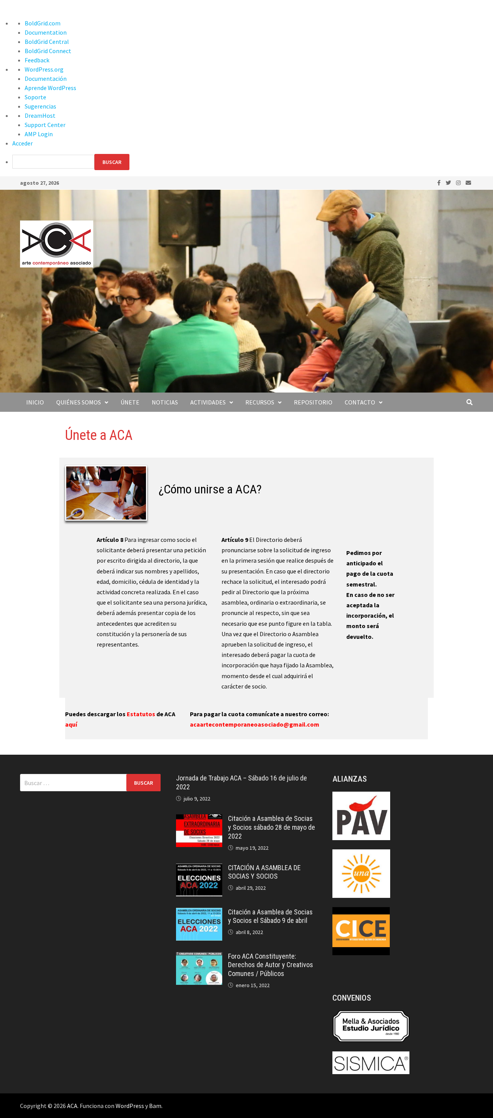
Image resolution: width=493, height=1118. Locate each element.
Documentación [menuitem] (46, 78)
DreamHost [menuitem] (40, 115)
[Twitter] (449, 182)
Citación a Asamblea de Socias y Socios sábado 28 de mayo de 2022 (271, 827)
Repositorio (313, 402)
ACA (72, 1106)
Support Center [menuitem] (45, 125)
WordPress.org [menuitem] (44, 69)
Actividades (208, 402)
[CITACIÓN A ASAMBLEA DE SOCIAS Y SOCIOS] (199, 868)
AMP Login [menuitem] (39, 134)
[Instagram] (459, 182)
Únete (130, 402)
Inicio (35, 402)
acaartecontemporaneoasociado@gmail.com (254, 724)
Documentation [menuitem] (46, 32)
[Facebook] (439, 182)
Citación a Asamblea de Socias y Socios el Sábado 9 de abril (270, 916)
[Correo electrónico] (468, 182)
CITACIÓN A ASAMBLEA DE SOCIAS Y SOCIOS (264, 872)
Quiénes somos (78, 402)
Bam (155, 1106)
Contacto (360, 402)
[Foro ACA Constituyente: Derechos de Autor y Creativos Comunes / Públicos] (199, 957)
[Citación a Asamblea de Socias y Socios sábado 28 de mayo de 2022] (199, 819)
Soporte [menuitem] (35, 97)
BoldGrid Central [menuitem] (47, 41)
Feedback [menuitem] (37, 60)
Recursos (259, 402)
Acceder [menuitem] (22, 143)
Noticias (165, 402)
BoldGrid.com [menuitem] (42, 23)
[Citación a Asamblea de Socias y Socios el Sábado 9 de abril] (199, 912)
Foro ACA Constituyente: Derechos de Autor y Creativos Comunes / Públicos (270, 965)
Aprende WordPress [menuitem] (50, 88)
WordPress (130, 1106)
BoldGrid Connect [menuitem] (48, 51)
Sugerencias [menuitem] (40, 106)
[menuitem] (252, 162)
